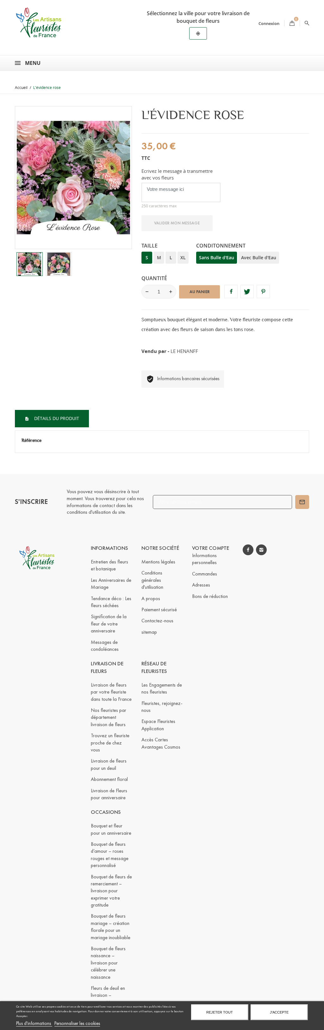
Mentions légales (158, 562)
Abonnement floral (109, 779)
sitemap (149, 632)
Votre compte (210, 548)
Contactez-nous (157, 621)
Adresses (201, 585)
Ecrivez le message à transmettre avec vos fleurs (177, 174)
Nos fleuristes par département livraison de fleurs (108, 717)
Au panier (200, 291)
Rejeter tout (219, 1012)
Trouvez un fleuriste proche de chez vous (110, 742)
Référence (31, 440)
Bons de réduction (210, 596)
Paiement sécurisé (159, 609)
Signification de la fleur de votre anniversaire (109, 623)
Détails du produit (56, 418)
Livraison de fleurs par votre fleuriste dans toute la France (111, 692)
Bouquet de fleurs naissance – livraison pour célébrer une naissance (108, 962)
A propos (150, 598)
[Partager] (231, 291)
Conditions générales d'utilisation (152, 580)
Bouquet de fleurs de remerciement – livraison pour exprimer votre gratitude (111, 891)
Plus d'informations (34, 1023)
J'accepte (279, 1012)
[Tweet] (247, 291)
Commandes (204, 574)
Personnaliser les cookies (77, 1023)
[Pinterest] (263, 291)
